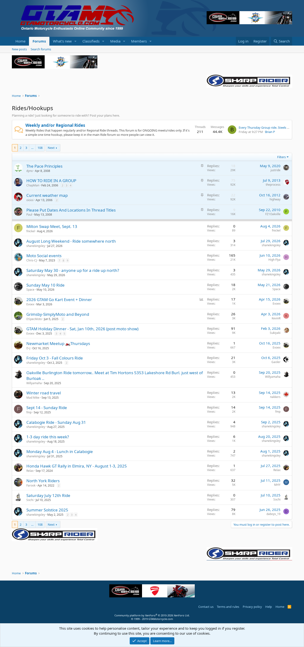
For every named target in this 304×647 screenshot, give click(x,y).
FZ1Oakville (272, 214)
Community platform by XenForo (152, 615)
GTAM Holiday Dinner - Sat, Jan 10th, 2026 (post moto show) (82, 328)
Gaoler (275, 362)
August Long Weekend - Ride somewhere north (71, 241)
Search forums (41, 49)
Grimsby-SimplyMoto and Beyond (57, 314)
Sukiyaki (275, 333)
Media (115, 41)
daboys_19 (273, 514)
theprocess (273, 185)
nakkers (275, 397)
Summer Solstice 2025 (47, 510)
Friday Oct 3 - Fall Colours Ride (54, 358)
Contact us (206, 606)
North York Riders (43, 480)
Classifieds (91, 41)
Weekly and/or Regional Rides (55, 125)
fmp (29, 412)
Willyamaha (34, 383)
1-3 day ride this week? (47, 436)
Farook (30, 485)
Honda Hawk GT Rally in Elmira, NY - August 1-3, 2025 (76, 466)
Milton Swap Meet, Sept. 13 (51, 226)
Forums (39, 41)
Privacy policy (252, 606)
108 (40, 148)
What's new (62, 41)
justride (275, 170)
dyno (29, 171)
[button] (75, 41)
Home (20, 41)
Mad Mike (32, 398)
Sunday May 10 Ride (45, 285)
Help (268, 606)
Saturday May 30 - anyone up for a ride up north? (72, 270)
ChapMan (32, 185)
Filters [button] (281, 157)
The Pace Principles (44, 166)
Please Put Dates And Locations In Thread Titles (71, 210)
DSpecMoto (34, 319)
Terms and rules (228, 606)
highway (275, 199)
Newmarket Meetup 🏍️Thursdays (58, 343)
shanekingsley (35, 246)
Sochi (29, 500)
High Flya (274, 260)
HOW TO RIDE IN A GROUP (51, 180)
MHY (277, 485)
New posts (19, 49)
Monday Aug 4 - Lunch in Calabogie (59, 451)
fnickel (30, 231)
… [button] (32, 148)
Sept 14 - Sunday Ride (46, 407)
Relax (29, 471)
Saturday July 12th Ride (48, 495)
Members (139, 41)
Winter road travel (43, 393)
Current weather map (47, 195)
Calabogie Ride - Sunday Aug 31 (56, 422)
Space (30, 290)
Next (51, 148)
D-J (28, 348)
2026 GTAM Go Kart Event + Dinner (59, 299)
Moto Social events (44, 255)
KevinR (276, 318)
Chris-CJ (31, 260)
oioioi (29, 200)
